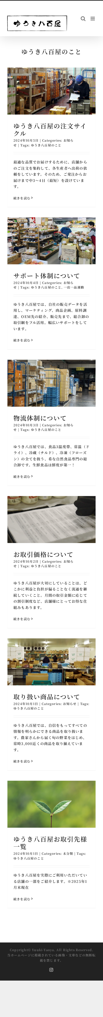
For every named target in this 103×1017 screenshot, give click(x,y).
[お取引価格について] (51, 519)
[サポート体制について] (51, 240)
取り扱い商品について (46, 696)
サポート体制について (46, 275)
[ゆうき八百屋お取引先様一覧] (51, 804)
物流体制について (40, 417)
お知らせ (70, 703)
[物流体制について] (51, 383)
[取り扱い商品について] (51, 661)
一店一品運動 (74, 287)
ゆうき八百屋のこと (46, 145)
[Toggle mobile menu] (93, 18)
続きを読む (21, 198)
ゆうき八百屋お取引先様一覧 (50, 842)
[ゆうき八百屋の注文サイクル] (51, 91)
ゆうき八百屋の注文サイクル (50, 129)
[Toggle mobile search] (83, 18)
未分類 (68, 853)
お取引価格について (43, 554)
